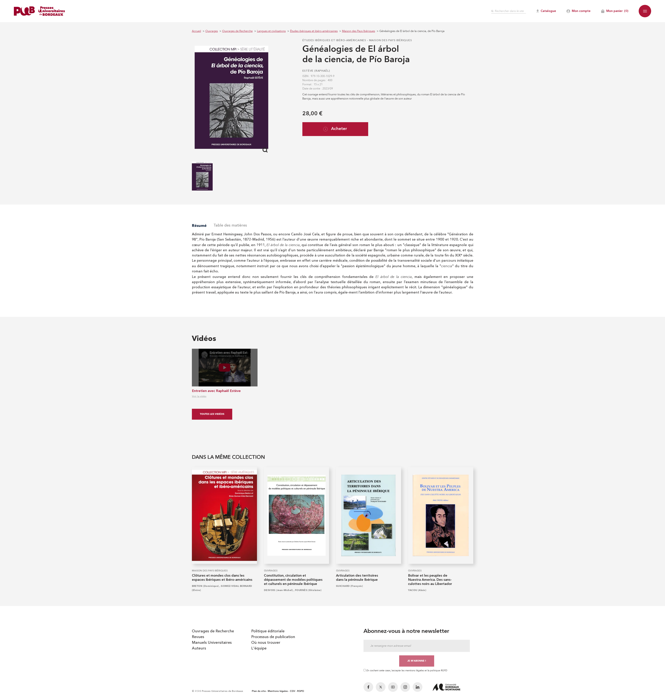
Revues (198, 637)
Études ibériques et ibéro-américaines (334, 40)
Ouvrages (270, 571)
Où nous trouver (265, 643)
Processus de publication (273, 637)
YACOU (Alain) (417, 590)
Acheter (339, 129)
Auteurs (199, 648)
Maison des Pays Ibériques (390, 40)
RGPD (300, 691)
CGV (292, 691)
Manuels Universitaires (212, 643)
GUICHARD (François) (349, 586)
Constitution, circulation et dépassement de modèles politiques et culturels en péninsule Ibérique (293, 580)
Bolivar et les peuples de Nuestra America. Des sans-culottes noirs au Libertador (430, 580)
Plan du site (259, 691)
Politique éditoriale (268, 631)
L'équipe (259, 648)
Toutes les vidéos (212, 414)
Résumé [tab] (199, 225)
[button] (645, 11)
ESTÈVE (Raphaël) (316, 71)
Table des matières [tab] (230, 225)
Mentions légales (278, 691)
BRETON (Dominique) (205, 586)
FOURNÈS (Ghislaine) (308, 590)
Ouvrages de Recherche (213, 631)
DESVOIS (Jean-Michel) (278, 590)
